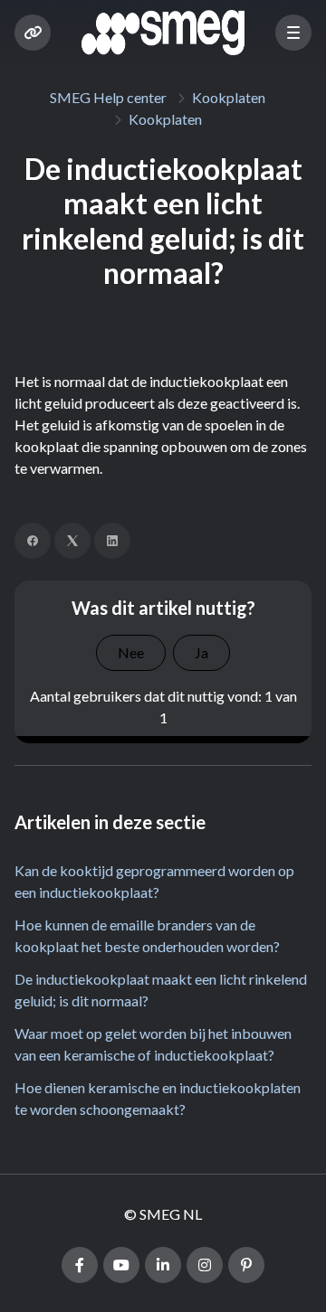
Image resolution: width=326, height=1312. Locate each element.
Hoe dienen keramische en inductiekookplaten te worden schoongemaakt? (157, 1098)
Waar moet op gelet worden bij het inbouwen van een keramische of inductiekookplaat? (153, 1043)
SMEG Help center (108, 97)
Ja (201, 652)
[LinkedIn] (112, 541)
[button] (293, 32)
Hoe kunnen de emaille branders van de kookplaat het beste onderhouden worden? (147, 935)
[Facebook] (32, 541)
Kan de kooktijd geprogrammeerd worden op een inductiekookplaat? (154, 881)
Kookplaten (228, 97)
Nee (131, 652)
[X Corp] (72, 541)
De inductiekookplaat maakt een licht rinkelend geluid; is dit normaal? (160, 989)
